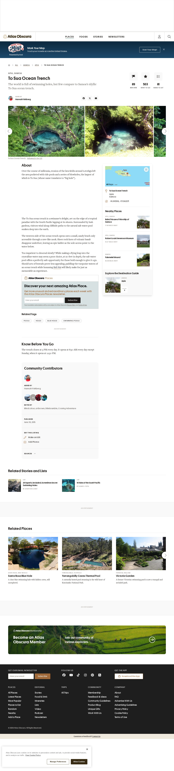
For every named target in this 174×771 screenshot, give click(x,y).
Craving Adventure (67, 408)
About (118, 693)
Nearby (12, 713)
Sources (28, 453)
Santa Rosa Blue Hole (20, 576)
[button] (134, 76)
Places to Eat (14, 705)
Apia (124, 281)
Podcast (39, 713)
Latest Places (14, 697)
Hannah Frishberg (23, 99)
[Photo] (143, 222)
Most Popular (14, 701)
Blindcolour (29, 408)
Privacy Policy (71, 305)
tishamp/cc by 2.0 (34, 158)
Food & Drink (41, 697)
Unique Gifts (94, 709)
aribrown (40, 408)
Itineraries (39, 701)
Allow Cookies (79, 762)
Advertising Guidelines (126, 705)
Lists (37, 705)
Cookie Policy (121, 713)
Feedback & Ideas (97, 697)
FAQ (117, 697)
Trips (64, 687)
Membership (94, 693)
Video (38, 709)
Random (12, 709)
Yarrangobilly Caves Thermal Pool (81, 576)
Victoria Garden (125, 576)
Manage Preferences (58, 762)
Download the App (131, 676)
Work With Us (94, 713)
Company (120, 687)
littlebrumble (51, 408)
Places (12, 687)
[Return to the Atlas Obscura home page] (18, 36)
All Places (12, 693)
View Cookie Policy (33, 755)
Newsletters (41, 717)
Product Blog (94, 705)
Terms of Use (83, 305)
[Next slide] (165, 131)
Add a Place (14, 717)
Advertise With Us (123, 701)
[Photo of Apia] (113, 285)
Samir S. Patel (84, 486)
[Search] (169, 36)
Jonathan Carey (31, 489)
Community (94, 687)
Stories (38, 693)
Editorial (40, 687)
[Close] (87, 749)
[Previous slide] (8, 131)
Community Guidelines (99, 701)
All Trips (65, 693)
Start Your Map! (150, 50)
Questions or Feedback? (87, 736)
